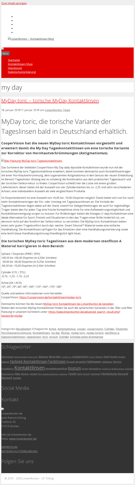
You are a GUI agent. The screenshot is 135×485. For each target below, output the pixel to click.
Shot (40, 374)
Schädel (33, 373)
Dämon (5, 361)
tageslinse (63, 374)
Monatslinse (95, 368)
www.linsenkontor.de (23, 439)
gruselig (80, 362)
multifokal (129, 369)
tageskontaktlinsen (13, 337)
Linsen (85, 368)
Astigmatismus (66, 329)
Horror (117, 362)
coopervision (95, 329)
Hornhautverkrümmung (16, 333)
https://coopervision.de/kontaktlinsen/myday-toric (50, 297)
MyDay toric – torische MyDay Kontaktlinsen (50, 100)
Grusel (71, 362)
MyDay (65, 333)
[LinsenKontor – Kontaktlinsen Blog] (24, 49)
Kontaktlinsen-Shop (20, 64)
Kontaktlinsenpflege (56, 368)
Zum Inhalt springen (14, 3)
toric (45, 337)
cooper (81, 329)
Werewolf (122, 373)
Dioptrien (122, 329)
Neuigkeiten (23, 329)
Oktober (25, 373)
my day (55, 333)
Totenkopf (95, 373)
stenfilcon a (112, 333)
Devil (106, 356)
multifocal (106, 369)
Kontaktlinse (7, 368)
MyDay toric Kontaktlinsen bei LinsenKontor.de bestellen (78, 304)
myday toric (78, 333)
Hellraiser (107, 361)
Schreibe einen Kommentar (86, 337)
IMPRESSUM (9, 447)
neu (17, 374)
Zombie (17, 378)
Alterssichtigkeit (21, 357)
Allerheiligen (7, 356)
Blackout (43, 356)
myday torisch (95, 333)
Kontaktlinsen (41, 333)
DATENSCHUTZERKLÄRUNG (19, 451)
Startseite (14, 60)
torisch (53, 337)
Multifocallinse (117, 369)
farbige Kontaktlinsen (29, 361)
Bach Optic (33, 357)
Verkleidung (109, 374)
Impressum (15, 68)
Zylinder (64, 337)
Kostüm (74, 368)
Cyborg (92, 357)
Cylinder (109, 329)
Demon (99, 356)
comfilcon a (66, 357)
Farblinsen (57, 361)
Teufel (72, 374)
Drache (113, 356)
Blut (58, 356)
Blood (52, 356)
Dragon (121, 356)
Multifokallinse (7, 374)
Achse (52, 329)
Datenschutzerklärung (22, 72)
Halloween (94, 362)
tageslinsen (34, 337)
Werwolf (6, 378)
